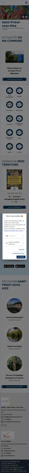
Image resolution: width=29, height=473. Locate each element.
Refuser (21, 249)
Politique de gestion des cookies (13, 230)
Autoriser (21, 257)
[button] (14, 236)
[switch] (5, 243)
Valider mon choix (18, 253)
